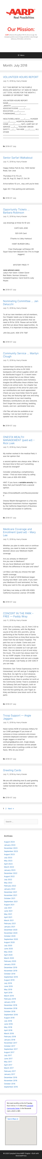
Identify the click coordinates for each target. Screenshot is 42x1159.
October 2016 (9, 1084)
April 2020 (8, 955)
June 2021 (8, 911)
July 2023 (8, 858)
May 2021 (8, 914)
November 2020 (10, 933)
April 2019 (8, 993)
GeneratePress (21, 1156)
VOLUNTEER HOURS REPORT (21, 77)
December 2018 (10, 1005)
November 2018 (10, 1008)
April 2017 (8, 1065)
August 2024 (9, 842)
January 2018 (9, 1040)
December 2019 (10, 967)
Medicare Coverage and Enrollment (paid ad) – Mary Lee (19, 532)
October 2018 (9, 1011)
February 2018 (10, 1037)
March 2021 (9, 920)
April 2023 (8, 864)
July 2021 (8, 908)
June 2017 (8, 1059)
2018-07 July (10, 146)
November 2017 (10, 1043)
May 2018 (8, 1027)
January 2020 (9, 964)
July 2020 (8, 946)
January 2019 (9, 1002)
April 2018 (8, 1030)
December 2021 (10, 892)
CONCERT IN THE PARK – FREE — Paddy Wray (18, 615)
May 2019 (8, 989)
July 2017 (8, 1055)
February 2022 (10, 886)
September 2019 (11, 977)
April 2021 (8, 917)
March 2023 (9, 867)
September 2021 (11, 902)
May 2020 (8, 952)
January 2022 (9, 889)
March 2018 (9, 1033)
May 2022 (8, 883)
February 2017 (10, 1071)
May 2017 (8, 1062)
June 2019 (8, 986)
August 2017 (9, 1052)
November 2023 (10, 848)
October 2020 (9, 936)
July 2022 (8, 879)
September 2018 (11, 1015)
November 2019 (10, 971)
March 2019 (9, 996)
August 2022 (9, 876)
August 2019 (9, 980)
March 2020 (9, 958)
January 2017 (9, 1074)
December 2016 (10, 1077)
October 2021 (9, 898)
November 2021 (10, 895)
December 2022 (10, 873)
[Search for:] (21, 822)
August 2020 (9, 942)
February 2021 (10, 923)
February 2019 (10, 999)
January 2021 (9, 927)
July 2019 (8, 983)
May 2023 (8, 861)
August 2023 (9, 854)
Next (11, 809)
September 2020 (11, 939)
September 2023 (11, 851)
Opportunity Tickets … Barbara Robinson (16, 211)
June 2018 (8, 1024)
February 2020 (10, 961)
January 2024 (9, 845)
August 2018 (9, 1018)
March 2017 (9, 1068)
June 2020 (8, 949)
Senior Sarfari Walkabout (18, 157)
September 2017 (11, 1049)
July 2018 (8, 1021)
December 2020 (10, 930)
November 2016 (10, 1081)
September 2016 (11, 1087)
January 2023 (9, 870)
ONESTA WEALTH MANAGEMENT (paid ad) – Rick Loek (19, 440)
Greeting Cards (12, 770)
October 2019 (9, 974)
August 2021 (9, 905)
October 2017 (9, 1046)
